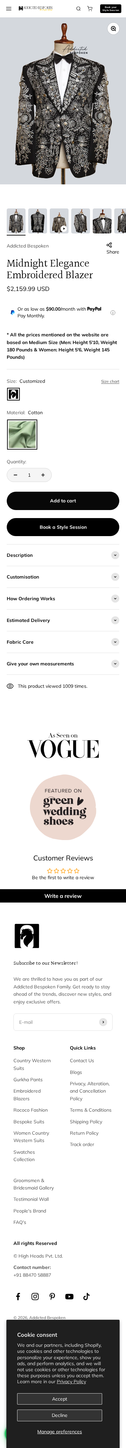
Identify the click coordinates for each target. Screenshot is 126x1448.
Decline (60, 1415)
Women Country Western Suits (31, 1136)
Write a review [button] (63, 896)
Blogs (76, 1072)
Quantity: (16, 462)
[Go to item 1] (16, 221)
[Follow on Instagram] (35, 1296)
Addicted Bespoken (28, 246)
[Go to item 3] (59, 221)
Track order (82, 1144)
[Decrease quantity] (15, 475)
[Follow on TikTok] (86, 1296)
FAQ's (19, 1222)
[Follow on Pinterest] (52, 1296)
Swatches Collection (24, 1155)
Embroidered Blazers (27, 1094)
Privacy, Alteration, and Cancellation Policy (90, 1091)
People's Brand (29, 1211)
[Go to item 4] (80, 221)
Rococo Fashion (30, 1110)
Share (113, 252)
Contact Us (82, 1061)
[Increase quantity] (43, 475)
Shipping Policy (86, 1122)
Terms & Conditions (91, 1110)
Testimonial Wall (31, 1199)
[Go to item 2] (37, 221)
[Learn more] (113, 312)
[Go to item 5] (102, 221)
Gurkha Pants (28, 1080)
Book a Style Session (63, 527)
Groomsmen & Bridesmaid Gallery (33, 1184)
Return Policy (84, 1133)
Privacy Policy (71, 1382)
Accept (59, 1399)
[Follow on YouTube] (69, 1296)
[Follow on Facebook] (18, 1296)
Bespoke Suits (28, 1122)
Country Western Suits (32, 1064)
